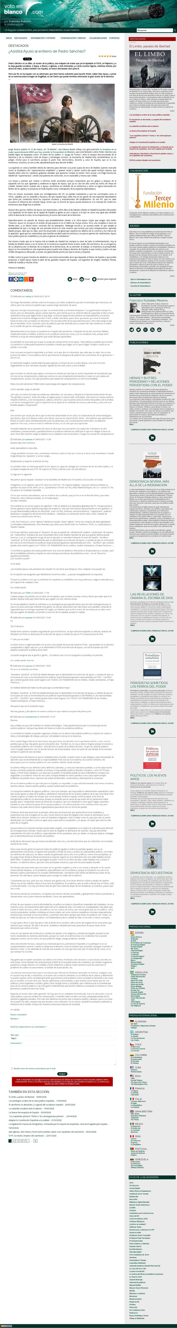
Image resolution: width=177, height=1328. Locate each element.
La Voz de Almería (138, 1004)
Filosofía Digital (135, 1252)
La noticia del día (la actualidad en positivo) (146, 1274)
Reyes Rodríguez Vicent (138, 1316)
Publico (134, 1155)
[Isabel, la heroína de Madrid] (62, 84)
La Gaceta (135, 953)
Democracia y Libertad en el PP (141, 1230)
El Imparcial (135, 1126)
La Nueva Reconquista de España (24, 1112)
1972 (131, 1183)
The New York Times (139, 1082)
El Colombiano (136, 1057)
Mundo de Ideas (135, 1299)
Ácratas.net (134, 1186)
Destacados (20, 38)
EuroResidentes (135, 1249)
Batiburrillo (133, 1197)
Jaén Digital (135, 1002)
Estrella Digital (136, 947)
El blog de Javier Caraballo (139, 1235)
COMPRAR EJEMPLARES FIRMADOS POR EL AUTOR (152, 430)
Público (134, 966)
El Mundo (134, 939)
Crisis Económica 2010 (138, 1219)
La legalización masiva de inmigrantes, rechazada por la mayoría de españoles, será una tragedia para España (58, 1124)
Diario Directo (136, 937)
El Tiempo (135, 1063)
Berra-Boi (133, 1199)
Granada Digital (137, 992)
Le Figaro (134, 1091)
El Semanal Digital (138, 945)
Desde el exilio (135, 1233)
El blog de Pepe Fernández (139, 1238)
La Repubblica (136, 1105)
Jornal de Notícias (138, 1153)
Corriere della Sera (138, 1101)
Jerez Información (138, 998)
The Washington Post (139, 1084)
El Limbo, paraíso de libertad (21, 1097)
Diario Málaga (136, 986)
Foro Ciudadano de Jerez (139, 1255)
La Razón (134, 1036)
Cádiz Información (138, 977)
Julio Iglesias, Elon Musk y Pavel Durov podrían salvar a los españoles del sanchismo (46, 1131)
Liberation (135, 1095)
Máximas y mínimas (137, 1293)
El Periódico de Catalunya (141, 943)
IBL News (134, 949)
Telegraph (135, 1118)
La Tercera (135, 1051)
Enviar (87, 279)
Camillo (132, 1208)
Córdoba (134, 979)
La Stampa (135, 1107)
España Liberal (135, 1246)
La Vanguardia (136, 958)
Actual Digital (134, 1188)
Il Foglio (134, 1103)
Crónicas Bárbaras (137, 1222)
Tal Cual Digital (136, 1166)
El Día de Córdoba (138, 988)
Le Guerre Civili (135, 1277)
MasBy (132, 1291)
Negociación (134, 1302)
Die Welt (134, 1024)
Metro (133, 960)
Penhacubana (136, 1072)
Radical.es (133, 1313)
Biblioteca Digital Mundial (139, 1202)
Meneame (133, 1296)
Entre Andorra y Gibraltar (139, 1244)
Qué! (133, 968)
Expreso (134, 1143)
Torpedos (114, 38)
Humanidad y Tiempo (137, 1260)
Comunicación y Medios (73, 38)
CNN (133, 1078)
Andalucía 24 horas (138, 975)
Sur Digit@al (136, 1006)
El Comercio (135, 1141)
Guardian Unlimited (138, 1116)
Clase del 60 (134, 1216)
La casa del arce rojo (137, 1269)
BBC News (135, 1114)
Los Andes (135, 1040)
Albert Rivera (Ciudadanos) (140, 1191)
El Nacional (135, 1162)
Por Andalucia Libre (137, 1310)
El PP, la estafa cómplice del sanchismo (26, 1135)
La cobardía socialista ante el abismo (25, 1108)
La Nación (135, 954)
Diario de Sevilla (137, 984)
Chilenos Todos (135, 1227)
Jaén (133, 1000)
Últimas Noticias (137, 1168)
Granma (134, 1070)
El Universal (135, 1128)
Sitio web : (15, 1035)
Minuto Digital (136, 962)
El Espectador (136, 1059)
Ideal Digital (135, 996)
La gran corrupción (136, 1271)
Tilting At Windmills (136, 1318)
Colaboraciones (98, 38)
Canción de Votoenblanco (140, 286)
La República (136, 1145)
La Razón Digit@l (137, 956)
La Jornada (135, 1130)
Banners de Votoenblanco (141, 283)
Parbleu (132, 1305)
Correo (133, 1139)
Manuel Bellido (135, 1285)
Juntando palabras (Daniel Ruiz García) (144, 1266)
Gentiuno (132, 1258)
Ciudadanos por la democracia (141, 1213)
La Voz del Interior (138, 1038)
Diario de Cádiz (137, 980)
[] (131, 424)
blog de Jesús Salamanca (139, 1205)
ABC (133, 935)
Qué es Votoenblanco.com (141, 279)
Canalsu (132, 1210)
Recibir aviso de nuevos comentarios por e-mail (34, 1068)
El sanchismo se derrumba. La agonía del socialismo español (36, 1104)
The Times (135, 1120)
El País (133, 941)
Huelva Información (138, 994)
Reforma (134, 1132)
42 (35, 1141)
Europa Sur (135, 990)
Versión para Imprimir (106, 279)
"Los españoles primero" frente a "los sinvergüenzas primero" (36, 1116)
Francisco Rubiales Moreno (148, 300)
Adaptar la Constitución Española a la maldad (29, 1120)
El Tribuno (135, 1034)
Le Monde (134, 1093)
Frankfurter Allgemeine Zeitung (143, 1026)
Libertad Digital (137, 951)
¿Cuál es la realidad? (137, 1224)
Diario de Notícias (138, 1151)
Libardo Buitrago (136, 1280)
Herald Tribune (136, 1080)
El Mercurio (135, 1047)
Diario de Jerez (137, 982)
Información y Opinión (43, 38)
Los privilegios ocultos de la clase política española (31, 1100)
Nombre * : (15, 1018)
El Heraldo (135, 1061)
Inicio (9, 38)
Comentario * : (17, 1043)
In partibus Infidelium (137, 1263)
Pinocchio (133, 1307)
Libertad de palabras (137, 1282)
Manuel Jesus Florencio (138, 1288)
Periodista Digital (137, 964)
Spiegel (134, 1028)
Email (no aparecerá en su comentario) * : (29, 1027)
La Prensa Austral (138, 1049)
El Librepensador (136, 1241)
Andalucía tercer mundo (138, 1194)
